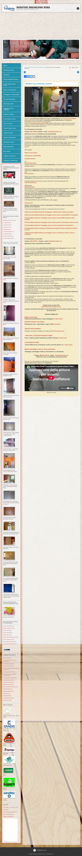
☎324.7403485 (41, 3)
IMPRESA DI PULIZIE (31, 317)
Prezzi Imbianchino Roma (10, 79)
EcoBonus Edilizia (8, 114)
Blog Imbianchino (8, 147)
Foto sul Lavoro (7, 123)
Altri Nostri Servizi (8, 142)
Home (26, 67)
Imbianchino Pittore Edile (40, 123)
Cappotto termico (30, 158)
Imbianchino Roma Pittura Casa (51, 306)
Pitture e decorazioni (31, 152)
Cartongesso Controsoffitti (11, 94)
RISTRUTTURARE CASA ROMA (34, 322)
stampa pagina (75, 67)
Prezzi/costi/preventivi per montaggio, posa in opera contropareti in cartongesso (49, 225)
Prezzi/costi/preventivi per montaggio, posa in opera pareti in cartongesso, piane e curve (51, 222)
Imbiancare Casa (41, 67)
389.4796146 (34, 131)
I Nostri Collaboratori (9, 137)
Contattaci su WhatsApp (10, 160)
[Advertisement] (41, 26)
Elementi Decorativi (9, 99)
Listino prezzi (29, 203)
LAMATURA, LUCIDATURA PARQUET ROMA (38, 335)
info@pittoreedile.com (54, 131)
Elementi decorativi (30, 163)
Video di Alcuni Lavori (9, 128)
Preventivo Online (8, 70)
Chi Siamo (6, 75)
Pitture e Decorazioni (9, 90)
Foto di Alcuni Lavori (9, 119)
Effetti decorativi (30, 187)
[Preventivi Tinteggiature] (68, 355)
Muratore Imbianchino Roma (33, 7)
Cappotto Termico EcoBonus (8, 109)
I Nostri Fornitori (8, 133)
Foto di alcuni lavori (31, 182)
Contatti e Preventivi (9, 156)
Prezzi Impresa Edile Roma (9, 84)
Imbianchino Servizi (32, 67)
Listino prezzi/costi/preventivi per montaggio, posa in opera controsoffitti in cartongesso (51, 215)
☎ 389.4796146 (44, 355)
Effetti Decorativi (8, 104)
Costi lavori (56, 324)
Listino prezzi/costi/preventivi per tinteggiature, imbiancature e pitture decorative (49, 212)
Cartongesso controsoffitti (33, 155)
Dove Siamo (6, 151)
